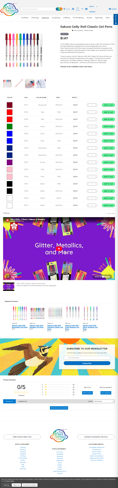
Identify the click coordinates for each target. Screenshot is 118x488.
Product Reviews (9, 380)
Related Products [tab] (11, 301)
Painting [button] (35, 18)
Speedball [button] (60, 454)
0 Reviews (21, 395)
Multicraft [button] (60, 458)
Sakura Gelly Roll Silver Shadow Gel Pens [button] (90, 327)
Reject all (16, 485)
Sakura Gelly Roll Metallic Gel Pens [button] (37, 326)
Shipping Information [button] (97, 458)
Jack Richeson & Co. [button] (59, 471)
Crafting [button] (66, 18)
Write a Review (87, 393)
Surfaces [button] (24, 18)
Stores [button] (68, 9)
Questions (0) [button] (23, 401)
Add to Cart (108, 105)
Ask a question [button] (78, 30)
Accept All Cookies (29, 485)
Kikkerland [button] (59, 460)
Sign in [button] (91, 6)
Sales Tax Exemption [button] (96, 456)
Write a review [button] (89, 30)
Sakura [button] (60, 465)
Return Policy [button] (96, 454)
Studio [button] (89, 18)
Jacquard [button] (60, 456)
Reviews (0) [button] (9, 401)
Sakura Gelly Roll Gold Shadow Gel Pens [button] (72, 327)
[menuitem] (23, 447)
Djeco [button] (60, 463)
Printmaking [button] (78, 18)
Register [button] (92, 12)
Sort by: (90, 401)
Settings (6, 485)
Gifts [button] (22, 467)
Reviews (116, 18)
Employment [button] (96, 449)
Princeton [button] (60, 452)
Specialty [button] (99, 18)
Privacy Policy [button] (96, 452)
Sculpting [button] (56, 18)
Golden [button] (59, 467)
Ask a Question (105, 393)
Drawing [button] (45, 18)
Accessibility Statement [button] (96, 447)
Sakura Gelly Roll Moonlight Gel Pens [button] (20, 326)
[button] (9, 7)
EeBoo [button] (60, 469)
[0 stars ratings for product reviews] (21, 392)
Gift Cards (78, 9)
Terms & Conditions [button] (96, 460)
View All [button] (59, 473)
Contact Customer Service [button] (96, 437)
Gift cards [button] (23, 469)
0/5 (21, 387)
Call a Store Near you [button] (22, 437)
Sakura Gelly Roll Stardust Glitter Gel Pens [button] (55, 327)
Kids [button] (107, 18)
